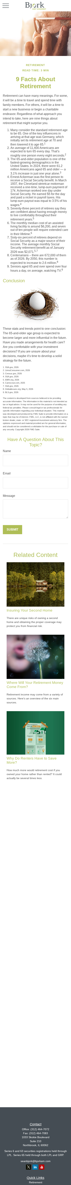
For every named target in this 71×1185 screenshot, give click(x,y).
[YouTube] (41, 1167)
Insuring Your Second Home (29, 610)
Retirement (35, 1182)
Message (9, 495)
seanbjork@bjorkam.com (36, 1161)
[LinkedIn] (35, 1167)
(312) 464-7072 (39, 1129)
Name (7, 451)
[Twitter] (28, 1167)
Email (7, 473)
